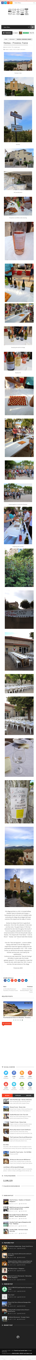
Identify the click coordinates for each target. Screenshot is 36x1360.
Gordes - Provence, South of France (13, 1017)
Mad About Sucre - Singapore (16, 1268)
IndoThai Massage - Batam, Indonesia (21, 1099)
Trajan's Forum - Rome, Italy (18, 1122)
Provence (12, 39)
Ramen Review (28, 33)
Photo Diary (16, 49)
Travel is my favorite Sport (20, 1350)
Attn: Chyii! (11, 1295)
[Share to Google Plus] (9, 1014)
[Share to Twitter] (7, 1014)
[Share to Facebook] (5, 1014)
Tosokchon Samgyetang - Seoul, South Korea (20, 1246)
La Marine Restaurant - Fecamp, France (18, 1317)
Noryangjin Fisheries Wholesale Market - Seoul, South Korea (18, 1215)
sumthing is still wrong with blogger (13, 1167)
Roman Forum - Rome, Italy (17, 1107)
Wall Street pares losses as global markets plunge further (19, 1208)
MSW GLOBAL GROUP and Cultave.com (22, 1353)
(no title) (6, 1144)
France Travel (9, 49)
